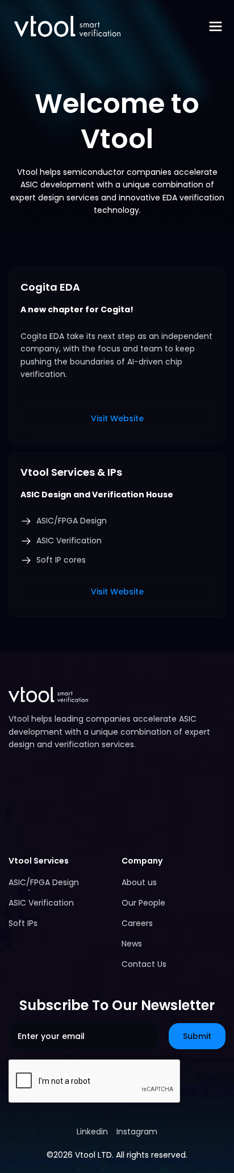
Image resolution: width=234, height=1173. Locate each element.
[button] (215, 26)
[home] (64, 26)
